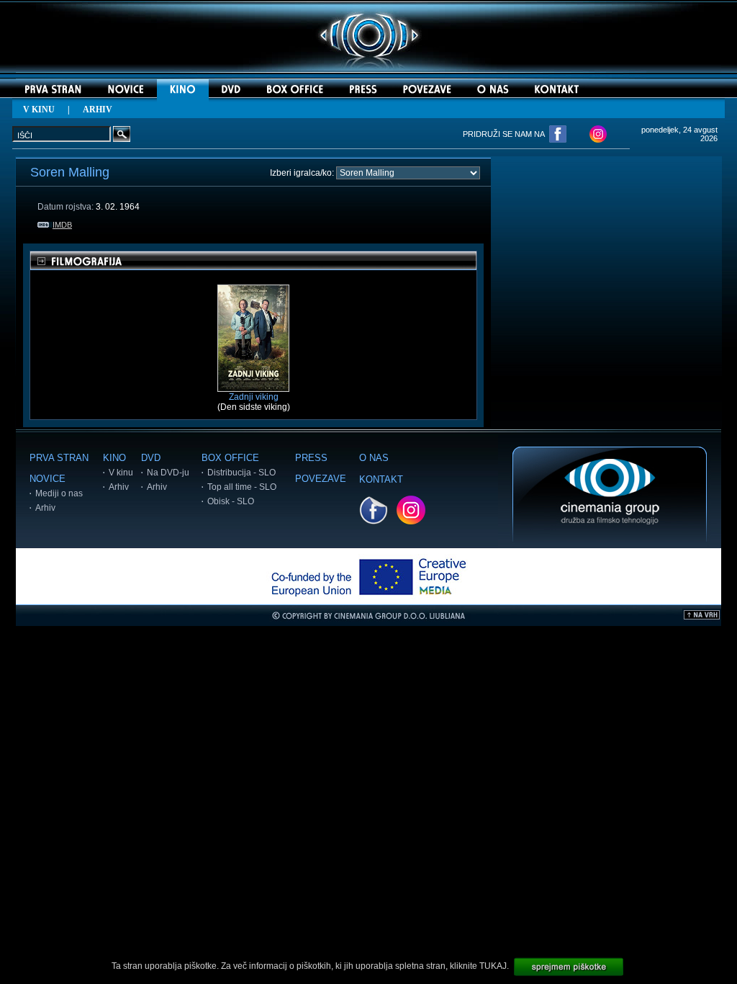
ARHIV (97, 109)
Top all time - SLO (241, 487)
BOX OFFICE (230, 457)
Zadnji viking (254, 397)
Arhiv (45, 508)
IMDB (62, 224)
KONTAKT (381, 479)
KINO (114, 457)
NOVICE (47, 478)
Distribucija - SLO (241, 473)
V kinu (121, 473)
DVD (150, 457)
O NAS (374, 457)
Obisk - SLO (230, 501)
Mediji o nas (59, 493)
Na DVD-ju (168, 473)
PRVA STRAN (59, 457)
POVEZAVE (320, 478)
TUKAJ (493, 966)
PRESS (311, 457)
